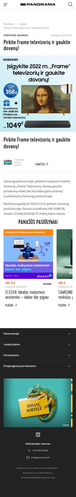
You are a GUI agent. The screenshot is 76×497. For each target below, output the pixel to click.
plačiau (9, 305)
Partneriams (11, 355)
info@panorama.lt (40, 457)
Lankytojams (12, 344)
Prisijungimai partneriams (20, 366)
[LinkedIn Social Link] (38, 435)
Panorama (9, 24)
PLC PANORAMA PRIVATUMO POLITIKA (38, 477)
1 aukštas (40, 164)
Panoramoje (11, 333)
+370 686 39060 (40, 450)
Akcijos (23, 24)
